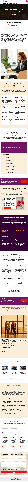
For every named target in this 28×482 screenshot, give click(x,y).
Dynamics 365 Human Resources (8, 169)
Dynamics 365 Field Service (7, 163)
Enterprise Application (9, 3)
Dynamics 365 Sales (6, 157)
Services (4, 3)
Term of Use (11, 478)
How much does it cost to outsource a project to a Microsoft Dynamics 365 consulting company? (12, 410)
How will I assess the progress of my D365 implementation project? (13, 406)
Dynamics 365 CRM (6, 143)
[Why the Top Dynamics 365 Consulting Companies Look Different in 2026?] (14, 430)
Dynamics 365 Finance (6, 160)
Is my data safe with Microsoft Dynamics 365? (11, 413)
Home (2, 3)
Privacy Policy (16, 478)
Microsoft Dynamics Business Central (7, 393)
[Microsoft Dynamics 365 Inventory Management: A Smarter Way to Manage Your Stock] (5, 430)
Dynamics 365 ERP (5, 154)
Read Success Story (18, 208)
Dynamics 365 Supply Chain (7, 172)
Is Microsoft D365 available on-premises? (10, 390)
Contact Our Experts (24, 301)
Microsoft (14, 3)
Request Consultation (24, 182)
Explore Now (4, 378)
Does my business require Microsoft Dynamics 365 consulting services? (12, 402)
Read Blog (3, 446)
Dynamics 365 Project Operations (9, 166)
